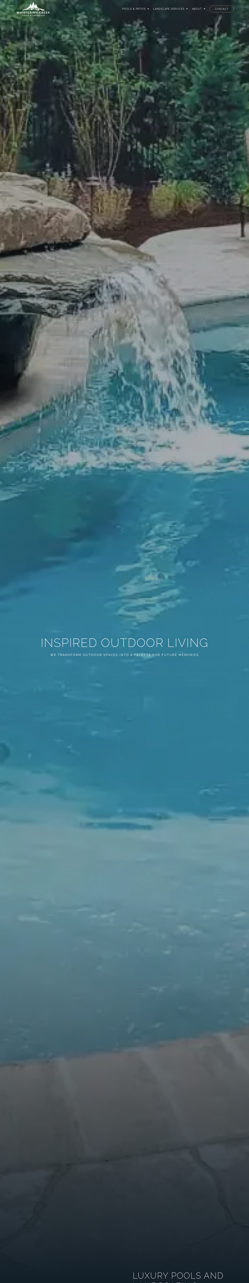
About (197, 8)
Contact (222, 9)
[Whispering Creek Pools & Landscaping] (33, 9)
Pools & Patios (134, 8)
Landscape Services (168, 8)
